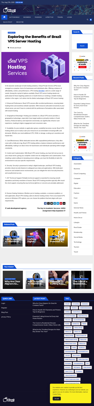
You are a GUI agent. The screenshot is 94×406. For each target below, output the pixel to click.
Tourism (76, 247)
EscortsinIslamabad (79, 319)
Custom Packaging (70, 315)
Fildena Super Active (70, 343)
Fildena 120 (68, 331)
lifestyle (67, 355)
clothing (67, 311)
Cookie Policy (57, 394)
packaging (68, 363)
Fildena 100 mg (78, 327)
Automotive (85, 304)
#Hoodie (67, 304)
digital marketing (82, 315)
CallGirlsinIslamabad (85, 308)
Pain (87, 363)
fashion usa (76, 323)
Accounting (76, 304)
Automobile (14, 17)
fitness (67, 347)
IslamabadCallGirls (70, 351)
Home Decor (78, 217)
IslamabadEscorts (83, 351)
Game (76, 203)
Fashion (38, 17)
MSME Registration (70, 359)
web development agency (16, 208)
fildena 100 (68, 327)
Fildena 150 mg (69, 335)
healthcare (82, 347)
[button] (87, 19)
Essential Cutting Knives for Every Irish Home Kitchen (82, 105)
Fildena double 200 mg (71, 339)
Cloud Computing (80, 173)
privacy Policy (6, 317)
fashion (67, 323)
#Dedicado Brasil (15, 48)
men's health (76, 355)
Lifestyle (49, 17)
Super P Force (69, 371)
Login (69, 17)
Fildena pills (83, 339)
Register (20, 22)
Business (27, 17)
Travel (60, 17)
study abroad (87, 367)
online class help (83, 359)
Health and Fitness (80, 213)
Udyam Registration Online (72, 379)
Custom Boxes (77, 311)
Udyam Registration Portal (72, 383)
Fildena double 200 (81, 335)
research (67, 367)
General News (78, 208)
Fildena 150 (77, 331)
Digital (76, 183)
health (74, 347)
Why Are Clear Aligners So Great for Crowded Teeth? (81, 88)
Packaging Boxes (78, 363)
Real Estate (78, 227)
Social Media (78, 237)
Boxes (67, 308)
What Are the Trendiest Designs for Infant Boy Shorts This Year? (81, 125)
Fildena (84, 323)
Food (75, 198)
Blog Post (7, 22)
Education (77, 188)
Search (76, 32)
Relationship (78, 232)
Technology (11, 32)
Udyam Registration (70, 375)
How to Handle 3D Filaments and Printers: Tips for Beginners (81, 97)
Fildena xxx (82, 343)
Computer (7, 236)
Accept (57, 398)
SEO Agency (77, 367)
